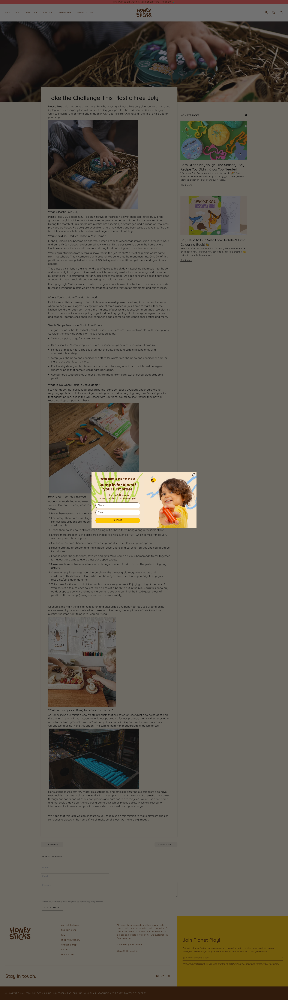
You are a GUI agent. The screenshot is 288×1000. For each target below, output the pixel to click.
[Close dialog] (193, 474)
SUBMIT (117, 520)
